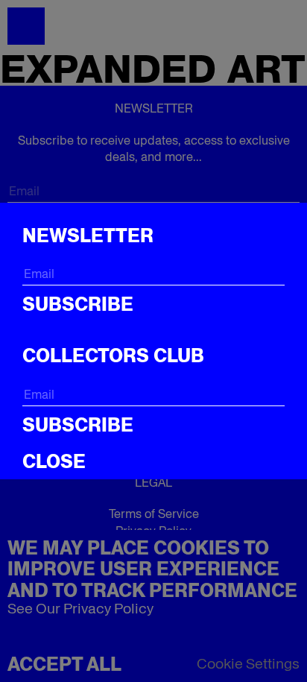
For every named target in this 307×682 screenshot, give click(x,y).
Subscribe (77, 304)
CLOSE (54, 461)
